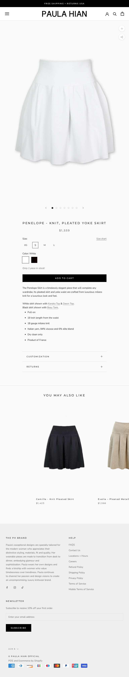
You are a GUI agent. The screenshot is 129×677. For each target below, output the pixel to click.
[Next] (83, 208)
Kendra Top (54, 303)
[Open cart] (122, 14)
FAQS (72, 544)
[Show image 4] (64, 208)
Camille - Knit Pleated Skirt (55, 499)
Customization (38, 356)
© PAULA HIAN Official (23, 656)
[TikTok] (22, 587)
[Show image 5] (68, 208)
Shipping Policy (77, 572)
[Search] (115, 14)
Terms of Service (77, 583)
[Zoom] (122, 29)
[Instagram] (15, 587)
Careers (73, 561)
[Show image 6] (72, 208)
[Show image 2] (56, 208)
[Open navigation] (7, 13)
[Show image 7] (76, 208)
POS (10, 660)
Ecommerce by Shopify (30, 660)
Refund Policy (76, 567)
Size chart (101, 238)
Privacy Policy (76, 578)
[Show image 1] (52, 208)
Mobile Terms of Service (81, 589)
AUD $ (11, 649)
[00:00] (64, 112)
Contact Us (74, 550)
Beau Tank (52, 307)
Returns (33, 366)
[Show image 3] (60, 208)
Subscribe (18, 628)
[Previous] (45, 208)
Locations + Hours (78, 556)
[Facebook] (7, 587)
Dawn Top (68, 303)
